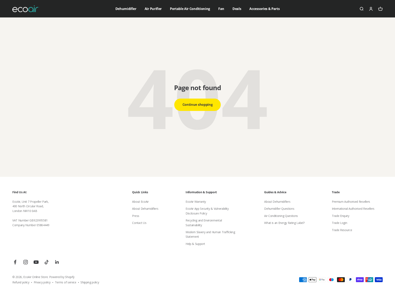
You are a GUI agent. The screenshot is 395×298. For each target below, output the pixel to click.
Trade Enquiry (340, 216)
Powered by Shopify (61, 277)
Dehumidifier (125, 8)
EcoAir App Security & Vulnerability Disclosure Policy (207, 211)
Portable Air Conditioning (190, 8)
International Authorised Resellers (353, 209)
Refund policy (20, 282)
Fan (221, 8)
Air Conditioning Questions (281, 216)
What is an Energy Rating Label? (284, 223)
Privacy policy (42, 282)
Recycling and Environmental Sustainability (204, 222)
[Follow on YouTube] (36, 262)
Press (135, 216)
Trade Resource (342, 230)
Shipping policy (89, 282)
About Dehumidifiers (145, 209)
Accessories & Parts (264, 8)
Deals (236, 8)
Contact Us (139, 223)
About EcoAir (140, 202)
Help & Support (195, 244)
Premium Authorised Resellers (351, 202)
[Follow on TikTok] (46, 262)
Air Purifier (153, 8)
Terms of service (65, 282)
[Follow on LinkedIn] (57, 262)
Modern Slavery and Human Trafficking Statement (210, 234)
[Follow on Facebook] (15, 262)
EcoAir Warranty (196, 202)
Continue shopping (197, 104)
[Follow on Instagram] (25, 262)
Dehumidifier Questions (279, 209)
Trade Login (339, 223)
